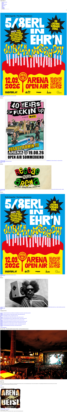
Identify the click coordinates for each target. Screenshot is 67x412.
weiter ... (1, 385)
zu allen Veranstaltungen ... (3, 327)
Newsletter (3, 8)
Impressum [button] (3, 7)
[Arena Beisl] (10, 408)
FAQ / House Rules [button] (4, 4)
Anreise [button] (3, 3)
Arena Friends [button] (3, 5)
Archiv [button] (3, 2)
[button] (1, 96)
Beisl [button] (2, 6)
